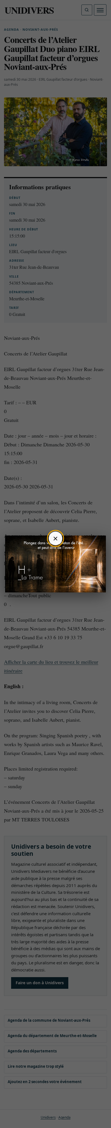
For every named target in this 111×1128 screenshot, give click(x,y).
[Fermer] (55, 538)
